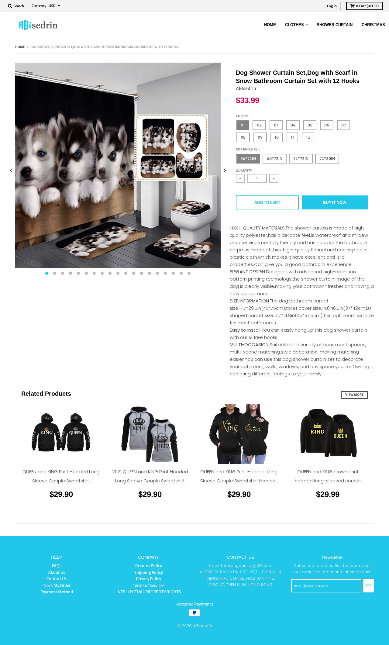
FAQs (56, 565)
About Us (56, 572)
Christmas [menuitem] (373, 24)
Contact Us (56, 578)
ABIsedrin (246, 88)
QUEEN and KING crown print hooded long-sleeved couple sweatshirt (328, 480)
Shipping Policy (148, 572)
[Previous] (11, 171)
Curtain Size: (247, 149)
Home (20, 47)
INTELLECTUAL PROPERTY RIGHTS (148, 592)
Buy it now (334, 202)
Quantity (244, 171)
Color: (242, 116)
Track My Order (57, 585)
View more (354, 395)
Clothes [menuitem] (294, 24)
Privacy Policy (148, 578)
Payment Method (56, 592)
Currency (39, 6)
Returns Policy (148, 565)
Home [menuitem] (270, 24)
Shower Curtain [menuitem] (335, 24)
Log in (332, 6)
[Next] (224, 171)
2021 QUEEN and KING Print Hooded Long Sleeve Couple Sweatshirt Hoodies (150, 480)
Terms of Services (148, 585)
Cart (367, 6)
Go (368, 585)
